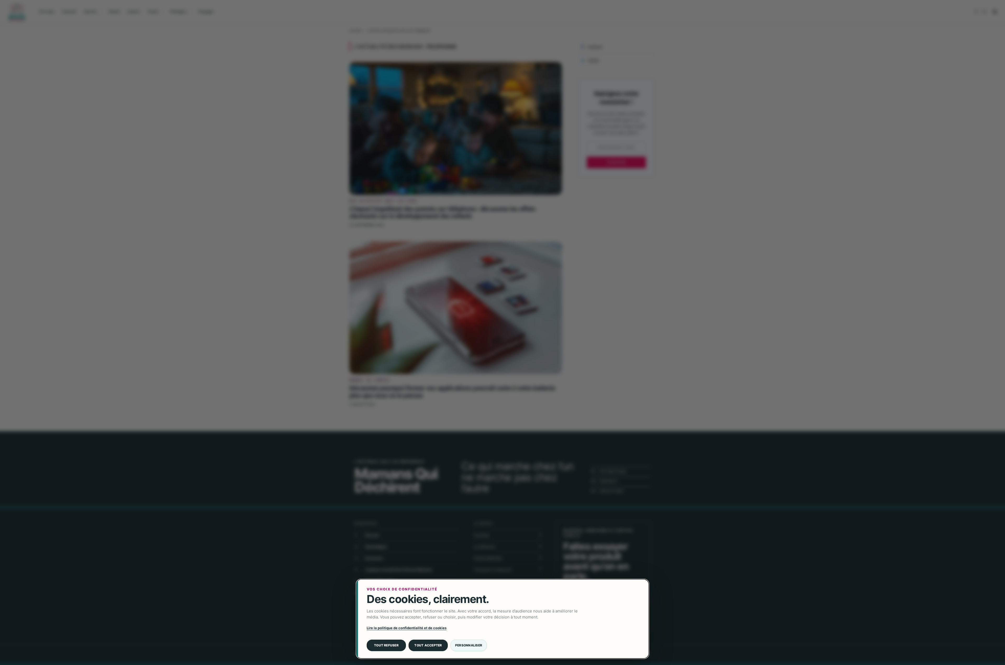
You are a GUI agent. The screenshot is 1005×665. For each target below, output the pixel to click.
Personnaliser (468, 645)
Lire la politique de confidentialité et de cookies (406, 628)
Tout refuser (386, 645)
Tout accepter (428, 645)
